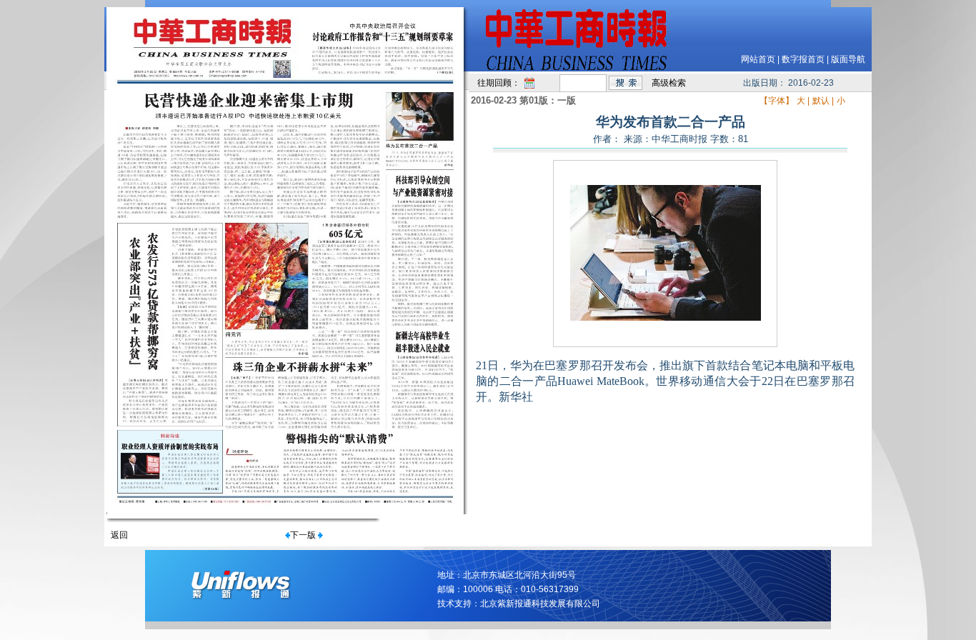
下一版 (303, 535)
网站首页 (758, 59)
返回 (119, 535)
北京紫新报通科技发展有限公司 (540, 604)
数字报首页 (803, 59)
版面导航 (848, 59)
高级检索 (669, 83)
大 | (803, 101)
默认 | (823, 101)
